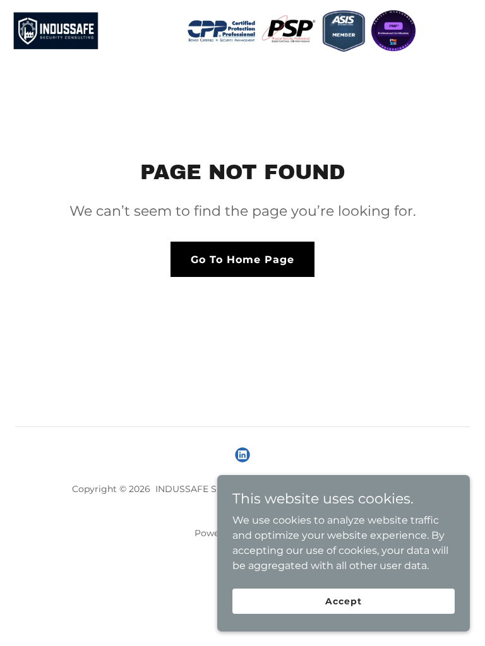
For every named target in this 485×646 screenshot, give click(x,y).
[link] (213, 30)
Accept (343, 600)
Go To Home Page (242, 260)
